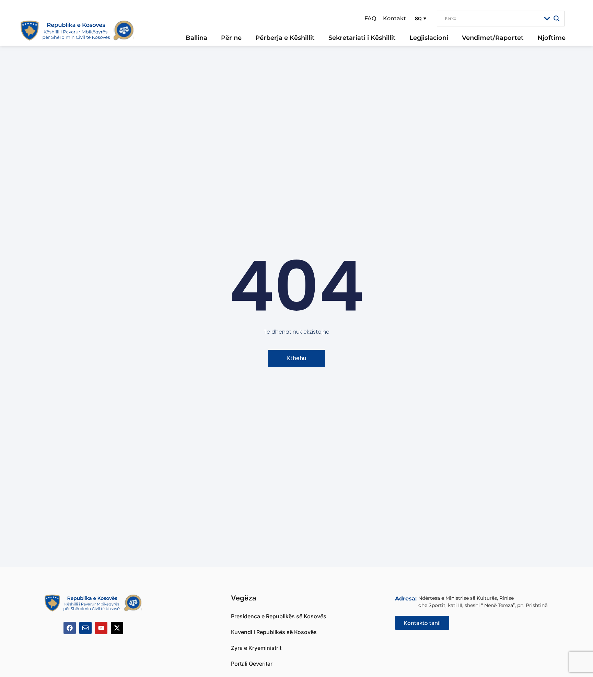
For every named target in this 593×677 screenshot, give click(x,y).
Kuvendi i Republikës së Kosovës (274, 632)
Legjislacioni (428, 38)
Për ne (231, 38)
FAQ (370, 18)
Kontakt (394, 18)
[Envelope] (85, 628)
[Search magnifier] (556, 18)
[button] (419, 18)
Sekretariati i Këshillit (362, 38)
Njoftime (551, 38)
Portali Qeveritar (251, 663)
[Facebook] (69, 628)
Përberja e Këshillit (285, 38)
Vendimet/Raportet (493, 38)
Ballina (196, 38)
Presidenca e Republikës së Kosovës (278, 616)
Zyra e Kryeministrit (256, 647)
